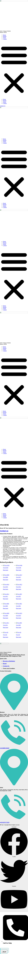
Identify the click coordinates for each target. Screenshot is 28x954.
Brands (4, 36)
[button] (14, 69)
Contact (5, 39)
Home (4, 35)
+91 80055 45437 (4, 748)
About (4, 37)
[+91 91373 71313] (14, 820)
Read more (5, 570)
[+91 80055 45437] (14, 745)
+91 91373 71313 (4, 822)
